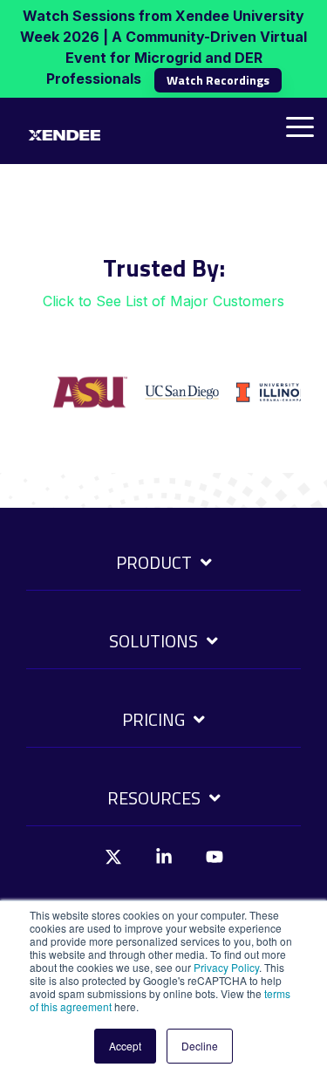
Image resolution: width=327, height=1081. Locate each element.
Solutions (153, 642)
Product (154, 563)
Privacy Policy (226, 967)
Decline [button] (199, 1045)
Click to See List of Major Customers (163, 301)
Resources (154, 799)
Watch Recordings (218, 80)
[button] (300, 125)
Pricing (153, 720)
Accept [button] (125, 1045)
